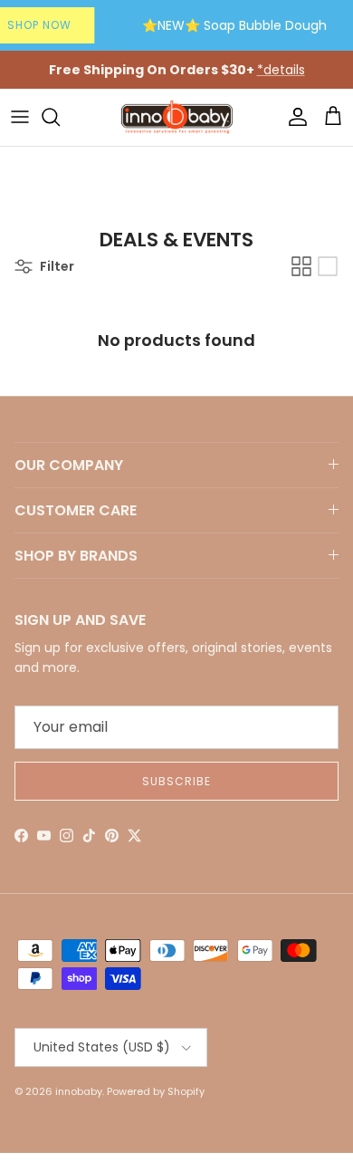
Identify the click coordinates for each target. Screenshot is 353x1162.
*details (281, 70)
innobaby (78, 1091)
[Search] (60, 117)
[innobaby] (176, 117)
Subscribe (176, 781)
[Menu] (20, 117)
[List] (328, 266)
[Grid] (301, 266)
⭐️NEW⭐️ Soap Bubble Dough (234, 25)
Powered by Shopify (156, 1091)
